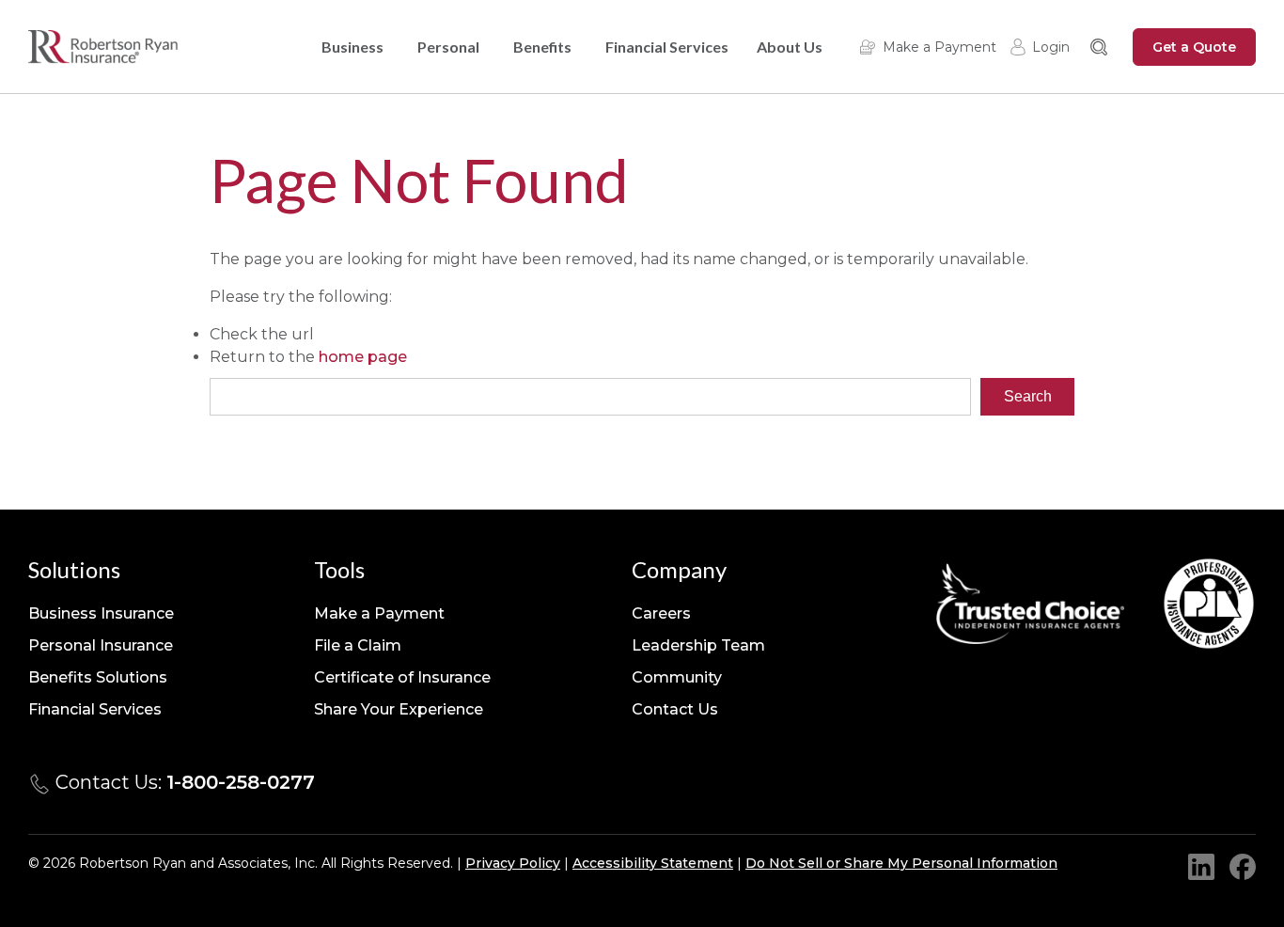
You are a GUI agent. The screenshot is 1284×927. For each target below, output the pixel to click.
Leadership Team (698, 645)
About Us (789, 46)
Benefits (542, 46)
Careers (661, 613)
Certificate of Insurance (402, 677)
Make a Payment (939, 47)
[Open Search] (1099, 47)
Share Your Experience (398, 709)
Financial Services (666, 46)
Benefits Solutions (97, 677)
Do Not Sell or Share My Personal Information (901, 863)
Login (1051, 47)
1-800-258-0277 (240, 782)
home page (363, 357)
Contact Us (675, 709)
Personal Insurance (100, 645)
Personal (448, 46)
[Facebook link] (1242, 867)
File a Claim (357, 645)
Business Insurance (101, 613)
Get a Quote (1194, 47)
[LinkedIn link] (1201, 867)
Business (352, 46)
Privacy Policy (512, 863)
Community (677, 677)
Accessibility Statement (652, 863)
